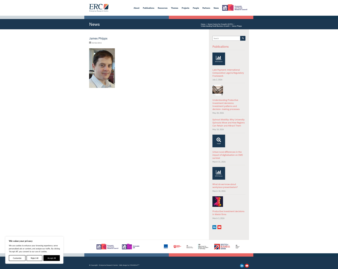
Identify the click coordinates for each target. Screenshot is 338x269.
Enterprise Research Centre (108, 265)
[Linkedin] (214, 227)
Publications (220, 46)
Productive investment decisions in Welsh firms (228, 213)
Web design (123, 265)
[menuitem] (136, 8)
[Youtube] (219, 227)
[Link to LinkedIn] (242, 266)
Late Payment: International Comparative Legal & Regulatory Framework (228, 72)
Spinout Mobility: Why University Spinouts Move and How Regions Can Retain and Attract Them (228, 122)
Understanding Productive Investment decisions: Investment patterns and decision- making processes (226, 104)
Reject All (34, 258)
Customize (17, 258)
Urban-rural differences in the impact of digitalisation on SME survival (227, 154)
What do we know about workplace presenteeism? (225, 186)
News (94, 24)
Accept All (52, 258)
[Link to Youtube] (247, 266)
